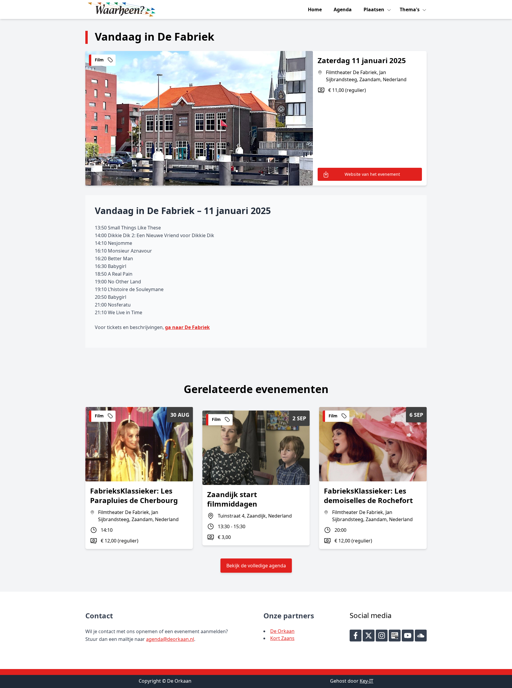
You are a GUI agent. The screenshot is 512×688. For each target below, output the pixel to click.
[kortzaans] (395, 635)
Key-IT (366, 681)
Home (315, 9)
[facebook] (355, 635)
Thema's (410, 9)
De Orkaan (282, 631)
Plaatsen (374, 9)
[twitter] (369, 635)
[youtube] (408, 635)
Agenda (343, 9)
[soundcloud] (421, 635)
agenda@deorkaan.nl (170, 639)
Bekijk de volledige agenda (256, 565)
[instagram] (382, 635)
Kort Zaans (282, 638)
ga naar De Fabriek (187, 327)
